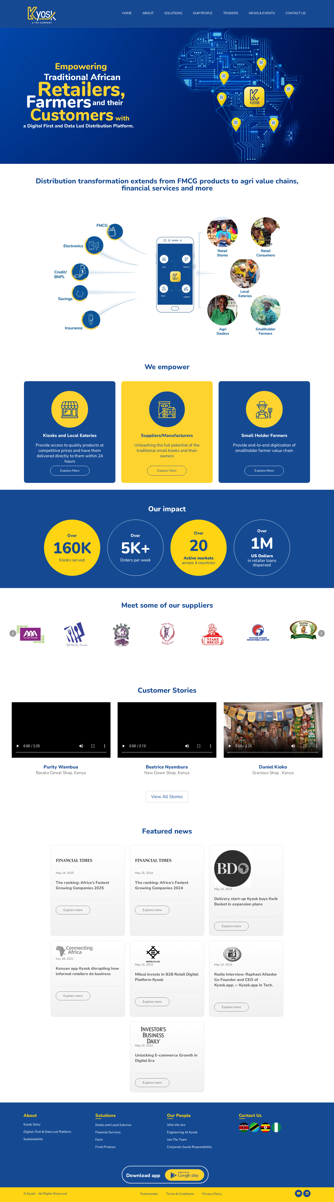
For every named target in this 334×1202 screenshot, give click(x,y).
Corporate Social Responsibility (189, 1147)
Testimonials (149, 1194)
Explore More (69, 470)
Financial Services (108, 1132)
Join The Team (177, 1139)
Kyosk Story (32, 1124)
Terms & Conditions (180, 1194)
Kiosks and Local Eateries (113, 1125)
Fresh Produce (105, 1147)
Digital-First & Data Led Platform (47, 1132)
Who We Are (176, 1125)
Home (127, 13)
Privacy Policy (212, 1194)
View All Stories (167, 797)
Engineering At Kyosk (182, 1132)
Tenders (230, 13)
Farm (99, 1139)
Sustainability (33, 1139)
